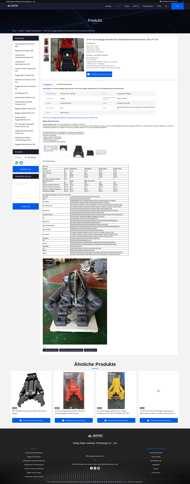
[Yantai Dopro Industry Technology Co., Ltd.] (183, 1)
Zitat (177, 6)
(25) (24, 75)
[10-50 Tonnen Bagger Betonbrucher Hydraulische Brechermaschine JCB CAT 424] (67, 55)
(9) (25, 88)
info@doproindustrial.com (170, 1)
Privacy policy (156, 472)
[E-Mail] (21, 162)
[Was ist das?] (17, 163)
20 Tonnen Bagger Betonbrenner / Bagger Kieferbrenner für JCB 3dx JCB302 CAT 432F (71, 412)
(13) (25, 81)
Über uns (136, 6)
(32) (24, 56)
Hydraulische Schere (50, 350)
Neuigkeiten (156, 464)
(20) (22, 63)
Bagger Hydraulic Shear (33, 31)
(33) (25, 144)
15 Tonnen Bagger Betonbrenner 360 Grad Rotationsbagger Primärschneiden (27, 412)
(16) (22, 119)
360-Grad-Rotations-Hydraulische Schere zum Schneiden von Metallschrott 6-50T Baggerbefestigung (156, 412)
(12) (25, 97)
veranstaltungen (148, 6)
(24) (25, 70)
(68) (25, 45)
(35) (24, 51)
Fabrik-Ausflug (156, 456)
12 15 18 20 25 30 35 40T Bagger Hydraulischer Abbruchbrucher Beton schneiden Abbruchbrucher (114, 412)
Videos (127, 6)
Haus (14, 31)
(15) (23, 103)
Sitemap (156, 468)
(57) (21, 93)
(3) (24, 132)
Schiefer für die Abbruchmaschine (71, 350)
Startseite (108, 6)
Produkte (118, 6)
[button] (14, 395)
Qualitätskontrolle (156, 460)
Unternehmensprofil (156, 453)
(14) (23, 139)
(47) (25, 113)
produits (21, 31)
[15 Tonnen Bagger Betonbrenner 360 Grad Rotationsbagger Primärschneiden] (31, 390)
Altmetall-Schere (90, 350)
